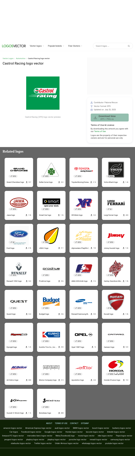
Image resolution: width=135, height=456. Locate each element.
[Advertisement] (67, 21)
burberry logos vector (121, 428)
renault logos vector (98, 439)
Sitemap (85, 423)
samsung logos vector (120, 439)
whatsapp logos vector (92, 443)
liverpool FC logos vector (13, 436)
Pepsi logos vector (124, 436)
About (49, 423)
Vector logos (36, 46)
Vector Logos (8, 58)
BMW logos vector (81, 428)
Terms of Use (100, 131)
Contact (74, 423)
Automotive (20, 58)
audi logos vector (62, 428)
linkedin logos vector (116, 432)
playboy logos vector (35, 439)
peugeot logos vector (13, 439)
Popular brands (55, 46)
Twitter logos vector (43, 443)
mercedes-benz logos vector (39, 436)
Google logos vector (53, 432)
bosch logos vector (100, 428)
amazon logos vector (12, 428)
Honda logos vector (74, 432)
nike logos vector (105, 436)
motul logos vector (86, 436)
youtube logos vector (114, 443)
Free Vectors (74, 46)
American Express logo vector (38, 428)
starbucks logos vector (21, 443)
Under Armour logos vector (67, 443)
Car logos (13, 432)
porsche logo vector (77, 439)
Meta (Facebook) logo (65, 436)
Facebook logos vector (31, 432)
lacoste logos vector (95, 432)
